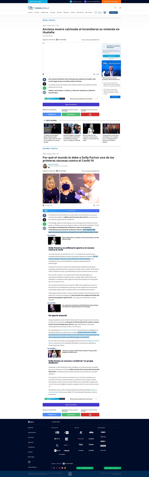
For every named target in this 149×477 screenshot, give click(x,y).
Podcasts (30, 12)
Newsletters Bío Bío (77, 1)
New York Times (73, 254)
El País (64, 275)
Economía (52, 12)
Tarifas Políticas (32, 467)
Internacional (44, 12)
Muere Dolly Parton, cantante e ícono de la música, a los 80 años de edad (80, 238)
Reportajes (31, 457)
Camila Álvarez (49, 36)
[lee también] (54, 241)
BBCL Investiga (80, 12)
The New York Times (68, 330)
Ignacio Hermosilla (53, 164)
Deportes (59, 12)
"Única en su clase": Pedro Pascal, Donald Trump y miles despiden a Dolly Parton (79, 351)
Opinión (73, 12)
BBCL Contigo (89, 12)
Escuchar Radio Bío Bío (112, 1)
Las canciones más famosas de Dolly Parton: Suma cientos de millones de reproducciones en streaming (80, 306)
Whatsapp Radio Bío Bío (113, 468)
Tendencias (66, 12)
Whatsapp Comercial (86, 468)
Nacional (37, 12)
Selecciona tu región (35, 1)
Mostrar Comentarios (71, 104)
